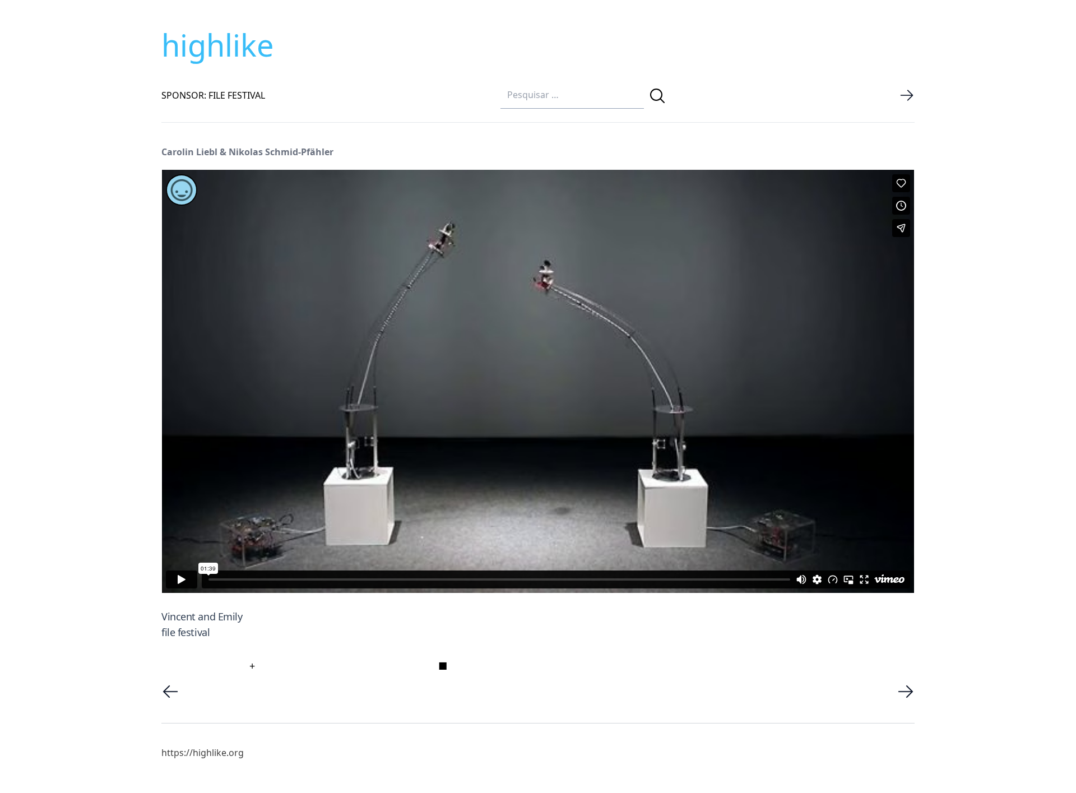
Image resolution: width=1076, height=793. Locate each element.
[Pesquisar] (657, 96)
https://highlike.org (202, 752)
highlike (217, 45)
